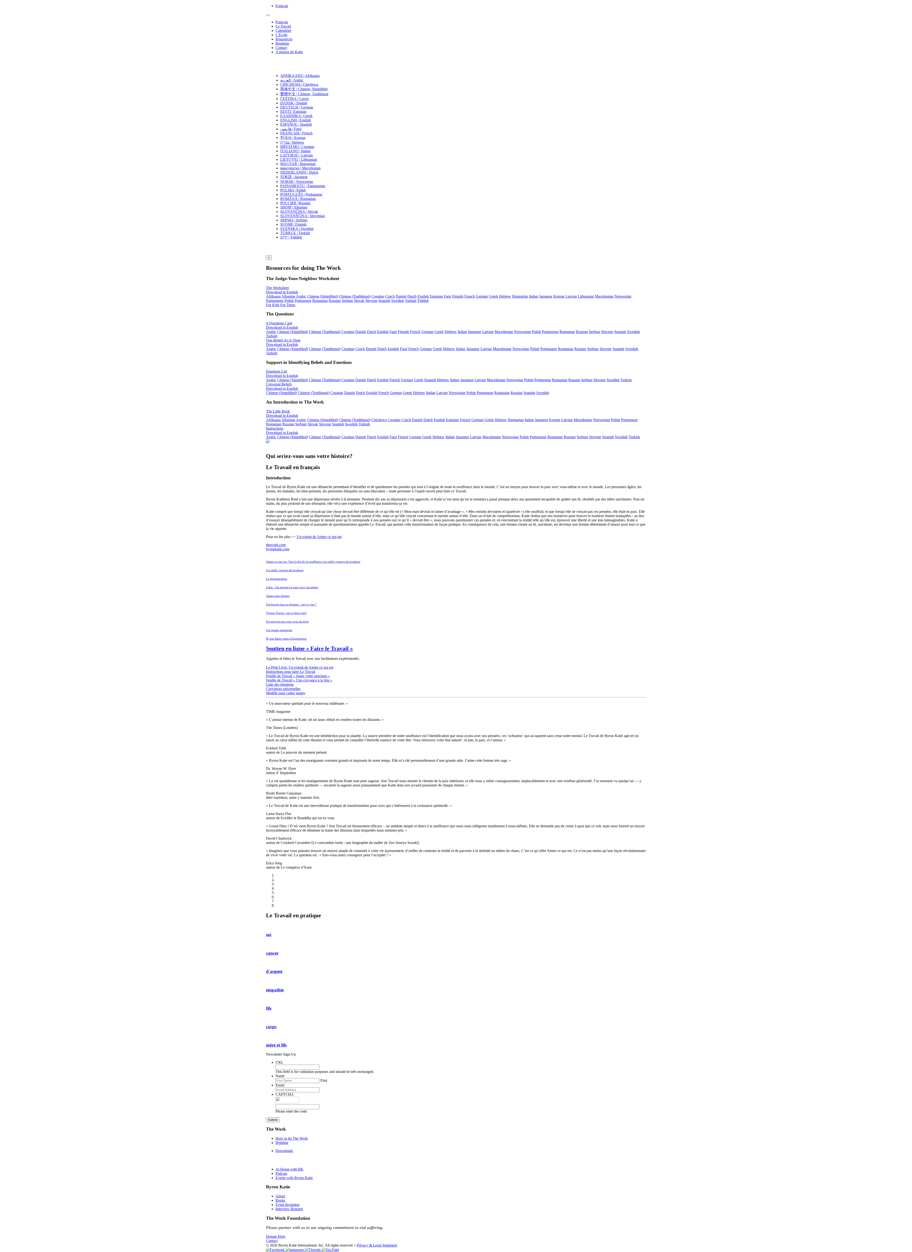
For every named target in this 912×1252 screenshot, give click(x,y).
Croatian (377, 296)
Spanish (384, 301)
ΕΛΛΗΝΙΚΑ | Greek (296, 116)
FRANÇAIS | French (296, 133)
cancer (272, 953)
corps (271, 1026)
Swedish (397, 301)
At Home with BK (290, 1169)
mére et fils (276, 1045)
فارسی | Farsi (290, 129)
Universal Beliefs (279, 384)
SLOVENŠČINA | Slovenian (302, 216)
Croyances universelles (283, 689)
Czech (390, 296)
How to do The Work (292, 1138)
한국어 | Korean (292, 138)
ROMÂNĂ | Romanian (298, 199)
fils (268, 1008)
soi (268, 934)
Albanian (288, 296)
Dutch (412, 296)
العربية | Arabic (292, 80)
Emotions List (276, 371)
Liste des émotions (280, 684)
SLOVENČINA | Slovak (299, 211)
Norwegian (622, 296)
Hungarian (520, 296)
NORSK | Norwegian (296, 182)
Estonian (436, 296)
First (323, 1080)
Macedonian (604, 296)
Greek (493, 296)
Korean (559, 296)
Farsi (447, 296)
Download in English (282, 292)
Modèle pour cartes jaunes (285, 693)
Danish (401, 296)
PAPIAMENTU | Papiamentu (302, 186)
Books (280, 1200)
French (469, 296)
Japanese (545, 296)
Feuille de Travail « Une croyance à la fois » (299, 680)
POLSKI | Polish (293, 190)
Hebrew (505, 296)
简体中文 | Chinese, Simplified (304, 89)
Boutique (282, 43)
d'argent (274, 971)
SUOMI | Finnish (293, 224)
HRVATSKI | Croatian (297, 147)
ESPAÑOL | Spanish (296, 124)
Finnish (457, 296)
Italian (533, 296)
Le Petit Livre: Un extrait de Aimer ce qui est (299, 667)
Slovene (371, 301)
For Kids (272, 305)
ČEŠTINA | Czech (294, 99)
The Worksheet (277, 288)
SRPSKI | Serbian (293, 220)
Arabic (301, 296)
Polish (289, 301)
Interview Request (289, 1209)
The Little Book (278, 411)
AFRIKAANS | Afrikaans (300, 76)
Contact (281, 48)
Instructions (274, 428)
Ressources (284, 39)
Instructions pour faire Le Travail (290, 672)
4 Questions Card (279, 323)
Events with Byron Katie (294, 1178)
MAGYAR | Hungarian (298, 164)
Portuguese (303, 301)
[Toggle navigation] (268, 15)
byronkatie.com (277, 549)
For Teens (287, 305)
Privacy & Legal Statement (377, 1245)
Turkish (410, 301)
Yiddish (423, 301)
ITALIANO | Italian (295, 151)
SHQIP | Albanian (293, 207)
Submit (273, 1120)
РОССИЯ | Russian (295, 203)
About (280, 1196)
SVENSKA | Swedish (297, 229)
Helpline (282, 1143)
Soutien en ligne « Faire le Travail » (309, 648)
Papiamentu (275, 301)
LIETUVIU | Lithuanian (298, 159)
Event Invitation (287, 1205)
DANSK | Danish (293, 103)
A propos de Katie (289, 52)
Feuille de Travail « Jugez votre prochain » (298, 676)
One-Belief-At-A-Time (283, 340)
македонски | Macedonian (300, 168)
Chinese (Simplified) (322, 296)
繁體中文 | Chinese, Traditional (304, 94)
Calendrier (283, 31)
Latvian (571, 296)
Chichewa (379, 420)
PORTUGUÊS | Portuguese (301, 194)
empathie (275, 989)
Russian (335, 301)
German (482, 296)
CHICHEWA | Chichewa (299, 84)
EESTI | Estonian (293, 111)
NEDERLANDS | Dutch (299, 172)
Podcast (281, 1173)
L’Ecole (281, 35)
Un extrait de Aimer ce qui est (319, 537)
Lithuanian (586, 296)
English (423, 296)
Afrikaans (273, 296)
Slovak (359, 301)
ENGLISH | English (295, 120)
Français (282, 6)
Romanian (320, 301)
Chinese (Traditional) (354, 296)
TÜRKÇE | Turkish (295, 233)
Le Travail (283, 26)
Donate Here (275, 1236)
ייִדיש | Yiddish (291, 237)
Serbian (347, 301)
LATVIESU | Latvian (296, 155)
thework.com (276, 545)
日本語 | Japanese (294, 177)
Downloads (284, 1151)
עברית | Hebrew (292, 142)
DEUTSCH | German (296, 107)
